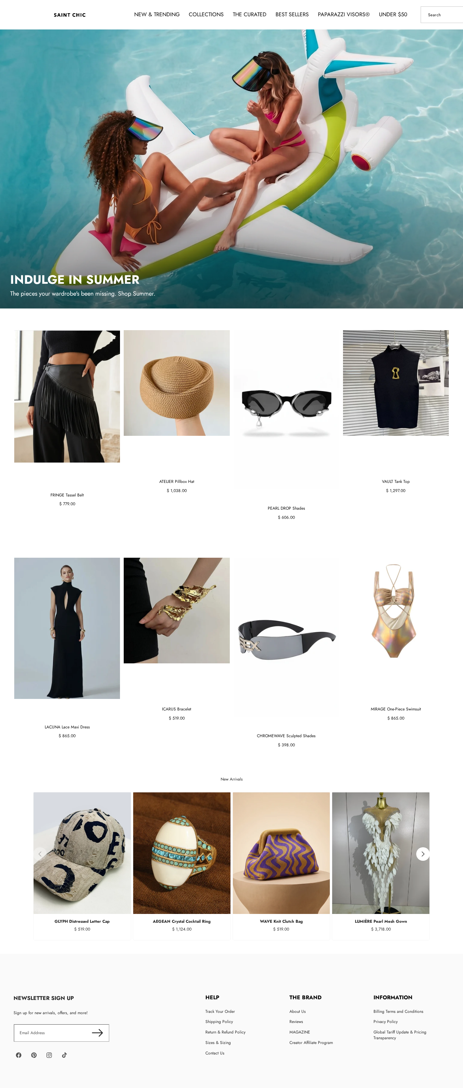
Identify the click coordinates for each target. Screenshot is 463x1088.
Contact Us (214, 1053)
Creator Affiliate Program (311, 1043)
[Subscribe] (97, 1033)
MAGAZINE (299, 1032)
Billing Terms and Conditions (398, 1011)
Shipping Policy (219, 1022)
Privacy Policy (386, 1022)
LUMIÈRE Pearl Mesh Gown (381, 921)
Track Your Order (220, 1011)
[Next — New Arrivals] (423, 854)
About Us (297, 1011)
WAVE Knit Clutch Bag (281, 921)
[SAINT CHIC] (70, 15)
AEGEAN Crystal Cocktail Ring (181, 921)
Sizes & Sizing (218, 1043)
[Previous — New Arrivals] (40, 854)
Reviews (296, 1022)
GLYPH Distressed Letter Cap (82, 921)
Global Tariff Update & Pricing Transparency (400, 1035)
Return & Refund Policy (225, 1032)
